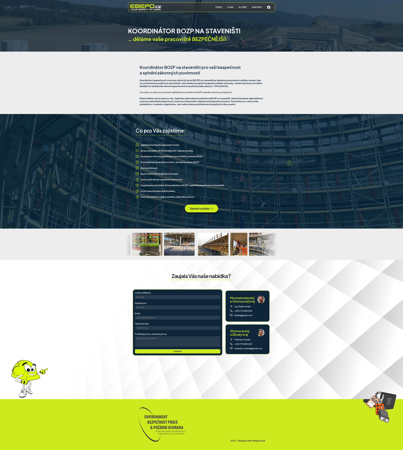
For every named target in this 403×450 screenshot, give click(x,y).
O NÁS (230, 7)
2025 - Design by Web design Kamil (248, 440)
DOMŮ (218, 7)
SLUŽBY (243, 7)
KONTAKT (257, 7)
